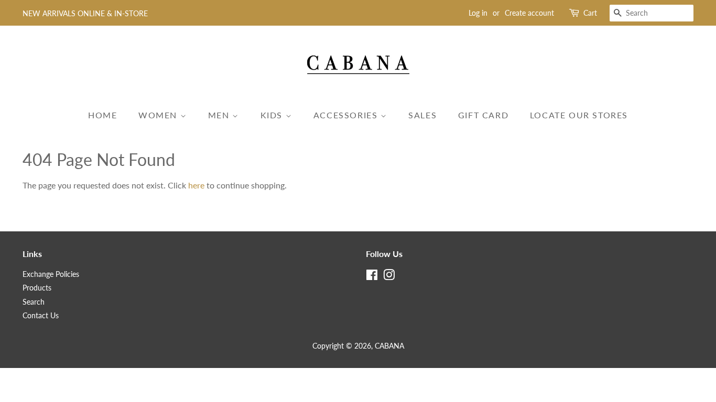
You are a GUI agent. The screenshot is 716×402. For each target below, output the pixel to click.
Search (34, 302)
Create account (529, 12)
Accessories (347, 115)
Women (159, 115)
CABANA (389, 346)
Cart (590, 12)
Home (102, 115)
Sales (422, 115)
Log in (478, 12)
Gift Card (483, 115)
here (196, 185)
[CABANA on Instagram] (389, 277)
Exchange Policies (51, 274)
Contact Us (41, 315)
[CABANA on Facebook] (372, 277)
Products (37, 288)
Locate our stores (579, 115)
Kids (273, 115)
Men (220, 115)
